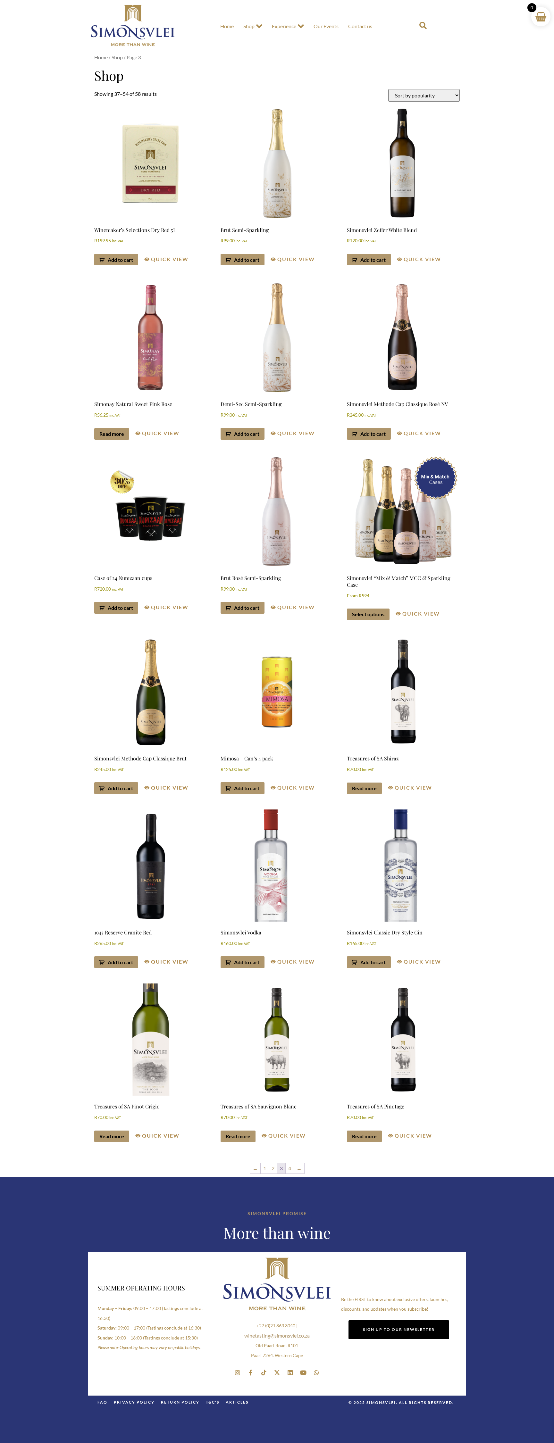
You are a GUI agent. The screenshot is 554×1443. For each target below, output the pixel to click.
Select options (368, 614)
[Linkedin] (290, 1372)
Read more (111, 434)
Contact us (360, 26)
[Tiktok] (264, 1372)
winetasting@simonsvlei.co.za (277, 1335)
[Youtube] (303, 1372)
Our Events (326, 26)
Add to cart (120, 260)
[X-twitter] (277, 1372)
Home (227, 26)
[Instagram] (237, 1372)
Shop (249, 26)
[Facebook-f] (250, 1372)
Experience (284, 26)
